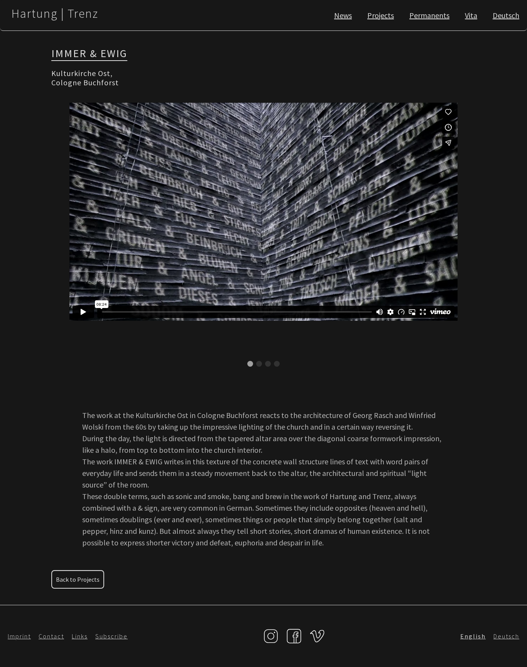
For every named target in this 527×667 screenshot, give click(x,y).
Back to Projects (78, 579)
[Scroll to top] (510, 654)
